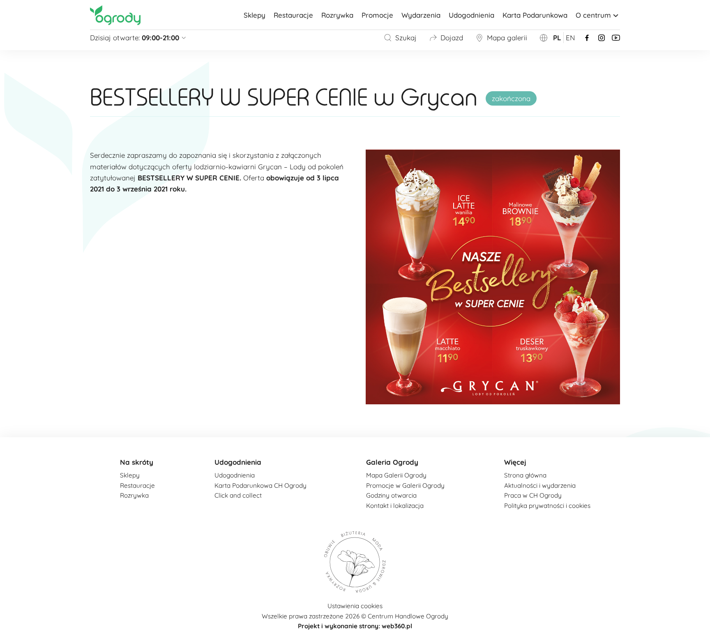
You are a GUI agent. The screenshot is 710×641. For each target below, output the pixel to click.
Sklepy (254, 15)
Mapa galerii (507, 37)
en (570, 37)
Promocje (377, 15)
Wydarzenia (420, 15)
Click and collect (238, 495)
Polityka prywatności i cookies (547, 506)
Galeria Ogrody (392, 462)
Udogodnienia (471, 15)
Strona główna (525, 475)
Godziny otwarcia (391, 495)
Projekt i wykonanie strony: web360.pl (355, 626)
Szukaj (406, 37)
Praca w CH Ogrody (533, 495)
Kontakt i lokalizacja (395, 506)
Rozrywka (337, 15)
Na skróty (136, 462)
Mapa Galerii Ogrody (396, 475)
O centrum (593, 15)
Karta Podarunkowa (535, 15)
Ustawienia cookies (355, 606)
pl (557, 37)
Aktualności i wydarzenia (540, 485)
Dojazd (451, 37)
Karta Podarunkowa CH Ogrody (260, 485)
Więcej (515, 462)
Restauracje (293, 15)
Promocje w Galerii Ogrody (405, 485)
